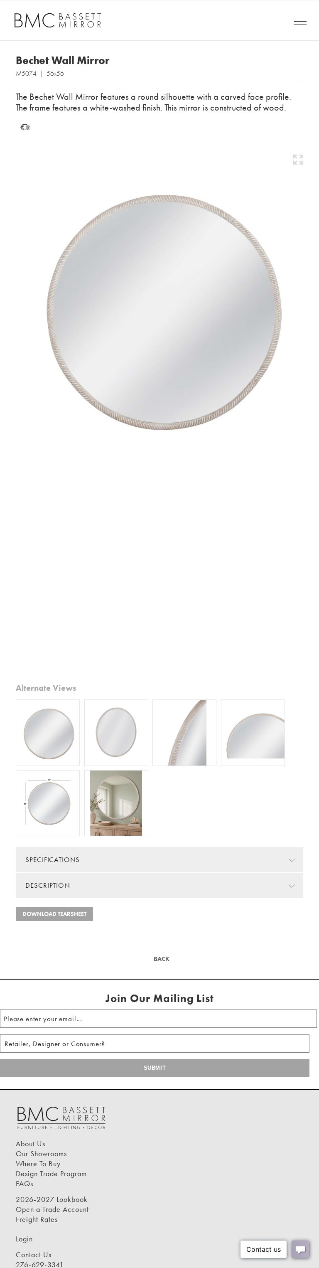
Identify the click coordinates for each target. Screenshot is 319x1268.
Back (160, 959)
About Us (30, 1143)
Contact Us (34, 1254)
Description (47, 885)
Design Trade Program (51, 1173)
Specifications (52, 859)
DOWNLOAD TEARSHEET (54, 914)
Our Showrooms (41, 1153)
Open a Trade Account (52, 1209)
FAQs (24, 1183)
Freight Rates (37, 1219)
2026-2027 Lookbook (52, 1199)
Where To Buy (38, 1163)
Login (24, 1238)
